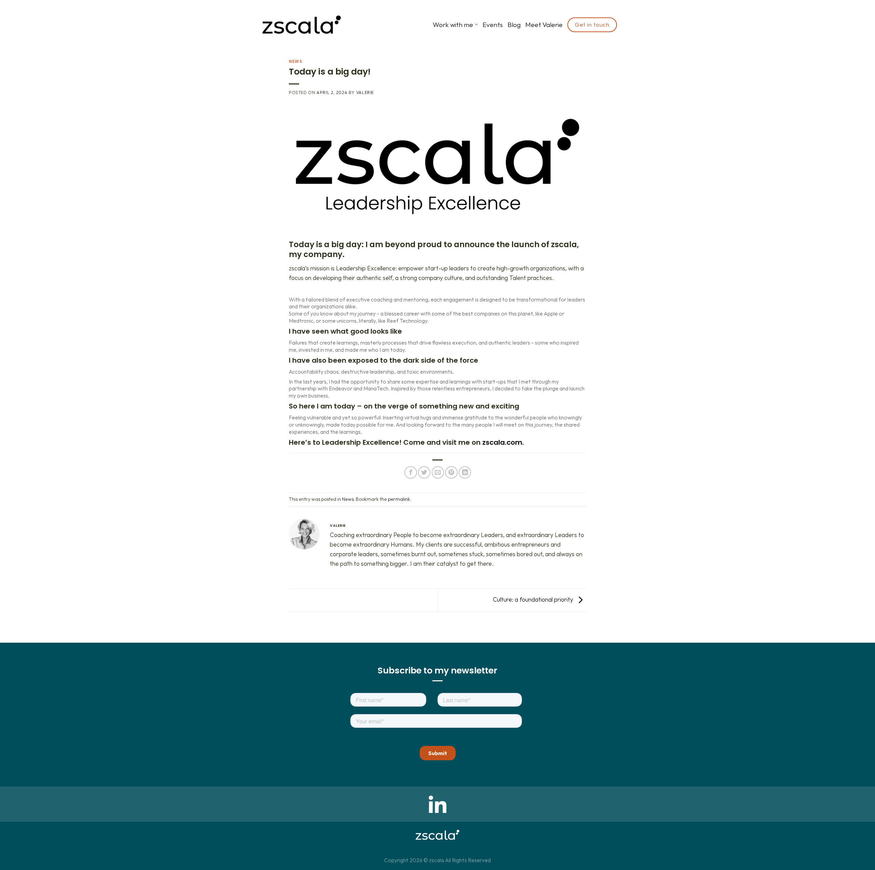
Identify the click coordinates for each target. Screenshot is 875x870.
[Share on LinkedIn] (465, 472)
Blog (514, 25)
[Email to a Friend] (438, 472)
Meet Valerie (544, 25)
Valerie (365, 92)
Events (493, 25)
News (295, 61)
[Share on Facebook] (410, 472)
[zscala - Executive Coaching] (301, 24)
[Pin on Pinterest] (451, 472)
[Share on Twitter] (424, 472)
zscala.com (502, 442)
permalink (399, 499)
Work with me (453, 25)
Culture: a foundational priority (534, 599)
